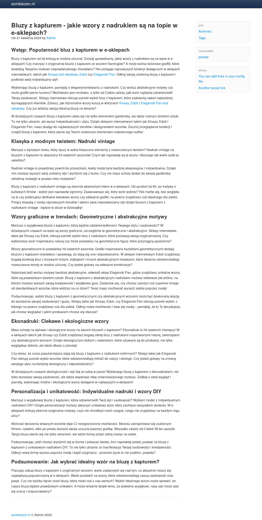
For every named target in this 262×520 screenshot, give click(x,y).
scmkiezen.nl (23, 4)
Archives (205, 31)
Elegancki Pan (104, 74)
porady (204, 56)
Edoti (83, 74)
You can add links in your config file (222, 79)
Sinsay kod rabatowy (63, 74)
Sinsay (124, 103)
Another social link (212, 87)
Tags (202, 37)
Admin (51, 37)
